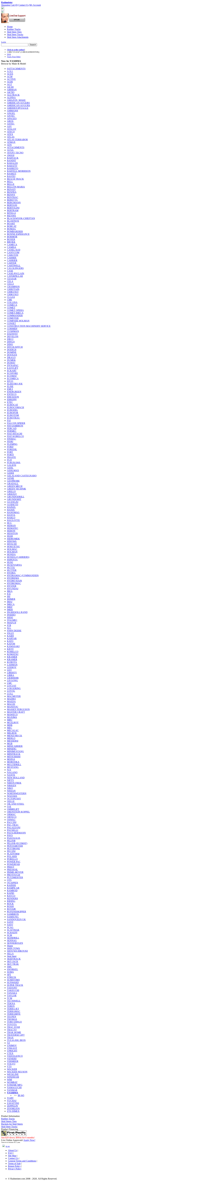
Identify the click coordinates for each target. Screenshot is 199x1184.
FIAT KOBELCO (15, 436)
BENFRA (11, 192)
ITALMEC (12, 620)
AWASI (10, 155)
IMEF (10, 607)
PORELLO (12, 859)
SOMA (10, 972)
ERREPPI (11, 399)
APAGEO (12, 118)
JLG (9, 628)
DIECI (10, 339)
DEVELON (12, 336)
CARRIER (12, 260)
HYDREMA (13, 578)
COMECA (12, 305)
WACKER (12, 1069)
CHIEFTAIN (13, 289)
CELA (10, 281)
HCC (9, 523)
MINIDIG (11, 749)
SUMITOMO (13, 980)
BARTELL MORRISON (19, 171)
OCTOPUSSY (14, 798)
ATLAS (10, 137)
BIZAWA (11, 215)
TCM (9, 998)
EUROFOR (12, 412)
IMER (10, 609)
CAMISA (11, 247)
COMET (11, 307)
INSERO (11, 615)
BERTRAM (12, 210)
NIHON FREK (14, 783)
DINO (10, 344)
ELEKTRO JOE (15, 384)
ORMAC (11, 814)
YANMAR (12, 1090)
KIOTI (10, 649)
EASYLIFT (12, 368)
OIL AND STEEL (15, 804)
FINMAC (11, 439)
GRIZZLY (12, 494)
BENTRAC (12, 197)
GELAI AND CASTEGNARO (22, 475)
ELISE (10, 386)
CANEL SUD (13, 250)
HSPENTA (12, 559)
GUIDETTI (12, 504)
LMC (9, 683)
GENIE (10, 478)
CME (9, 299)
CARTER (11, 263)
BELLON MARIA (16, 187)
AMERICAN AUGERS (18, 103)
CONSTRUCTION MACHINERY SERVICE (29, 326)
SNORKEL (12, 969)
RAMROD (12, 890)
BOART (11, 223)
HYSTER (11, 586)
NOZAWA (12, 796)
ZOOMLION (13, 1108)
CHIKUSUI (12, 292)
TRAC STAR (13, 1027)
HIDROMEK (13, 538)
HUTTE (11, 567)
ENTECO (11, 394)
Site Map (12, 1155)
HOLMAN (12, 552)
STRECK (11, 977)
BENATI (11, 189)
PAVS (10, 835)
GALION (11, 465)
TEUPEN (11, 1016)
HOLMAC (12, 549)
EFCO (10, 381)
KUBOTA (12, 662)
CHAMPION (13, 286)
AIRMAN (12, 89)
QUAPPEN (12, 882)
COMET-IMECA (15, 313)
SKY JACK (12, 961)
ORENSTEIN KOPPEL (18, 812)
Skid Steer (11, 956)
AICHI (10, 87)
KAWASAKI (13, 646)
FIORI (10, 441)
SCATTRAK (13, 930)
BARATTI (12, 166)
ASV (9, 126)
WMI (9, 1079)
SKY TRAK (13, 964)
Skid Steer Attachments (17, 37)
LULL (10, 693)
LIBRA (10, 675)
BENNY (11, 194)
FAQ (8, 54)
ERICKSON (13, 397)
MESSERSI (12, 741)
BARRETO (12, 168)
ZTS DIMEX (13, 1111)
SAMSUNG (13, 917)
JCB (9, 625)
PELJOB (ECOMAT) (17, 843)
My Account (35, 5)
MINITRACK (13, 754)
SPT (9, 974)
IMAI (9, 601)
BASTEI (11, 176)
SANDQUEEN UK (16, 919)
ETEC (10, 402)
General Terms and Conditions (22, 1161)
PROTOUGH (13, 875)
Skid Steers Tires (9, 1121)
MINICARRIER (15, 746)
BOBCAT (11, 226)
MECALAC (13, 730)
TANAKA (12, 993)
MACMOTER (14, 696)
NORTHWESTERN (16, 793)
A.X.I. (10, 71)
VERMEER (12, 1061)
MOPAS (11, 759)
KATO (10, 641)
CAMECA (12, 244)
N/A (9, 770)
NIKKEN (11, 785)
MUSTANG (13, 767)
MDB (9, 725)
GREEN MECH (14, 486)
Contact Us (23, 5)
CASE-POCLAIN (15, 273)
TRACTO (12, 1029)
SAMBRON (13, 914)
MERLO (11, 738)
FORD (10, 447)
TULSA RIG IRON (16, 1040)
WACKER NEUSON (17, 1072)
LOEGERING (14, 688)
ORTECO (11, 817)
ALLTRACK (13, 95)
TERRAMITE (14, 1014)
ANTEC (11, 116)
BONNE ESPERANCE (18, 234)
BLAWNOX (13, 221)
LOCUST (11, 685)
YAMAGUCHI (14, 1087)
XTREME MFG (14, 1085)
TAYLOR (11, 995)
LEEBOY (11, 667)
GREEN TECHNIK (16, 489)
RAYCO (11, 896)
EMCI (10, 389)
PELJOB (11, 840)
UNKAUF (12, 1048)
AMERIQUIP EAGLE (17, 108)
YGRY (10, 1098)
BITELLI (11, 213)
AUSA (10, 150)
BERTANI (12, 205)
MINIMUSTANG (15, 751)
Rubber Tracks (14, 29)
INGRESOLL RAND (17, 612)
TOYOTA (12, 1024)
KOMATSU (13, 654)
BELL (10, 181)
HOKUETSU (13, 546)
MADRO (11, 699)
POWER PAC (13, 861)
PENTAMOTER (15, 846)
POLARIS (12, 856)
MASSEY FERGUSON (18, 709)
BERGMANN (14, 202)
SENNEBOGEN (15, 943)
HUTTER (11, 570)
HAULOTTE (13, 520)
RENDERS (12, 898)
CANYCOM (13, 252)
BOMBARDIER (15, 231)
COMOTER (13, 318)
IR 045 (21, 1095)
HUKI (10, 562)
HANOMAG (13, 512)
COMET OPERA (15, 310)
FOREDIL (12, 449)
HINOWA (12, 541)
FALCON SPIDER (16, 423)
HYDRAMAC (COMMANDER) (23, 575)
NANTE (11, 775)
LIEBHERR (13, 678)
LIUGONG (12, 680)
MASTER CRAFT (16, 712)
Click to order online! (16, 50)
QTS (9, 880)
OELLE (11, 801)
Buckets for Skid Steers (12, 1124)
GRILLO (11, 491)
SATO (10, 924)
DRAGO (11, 357)
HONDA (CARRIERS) (18, 557)
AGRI (10, 82)
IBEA (10, 591)
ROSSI (10, 906)
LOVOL (11, 691)
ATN (9, 145)
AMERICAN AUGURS (18, 105)
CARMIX (11, 257)
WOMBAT (12, 1082)
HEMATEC (12, 528)
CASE (10, 271)
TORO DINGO (14, 1022)
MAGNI (11, 704)
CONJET (11, 323)
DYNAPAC (13, 365)
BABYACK (13, 158)
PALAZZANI (13, 827)
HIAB (10, 536)
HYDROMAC (14, 583)
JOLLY (10, 633)
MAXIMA (12, 717)
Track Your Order (14, 57)
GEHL (10, 468)
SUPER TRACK (15, 985)
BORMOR (12, 236)
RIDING (11, 901)
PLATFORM (13, 854)
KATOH (11, 643)
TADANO (12, 987)
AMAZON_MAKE (16, 100)
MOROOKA (13, 762)
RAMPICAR (13, 888)
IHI (8, 596)
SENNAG (12, 940)
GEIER (10, 473)
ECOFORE (12, 373)
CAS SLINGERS (15, 268)
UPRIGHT (12, 1050)
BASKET (11, 173)
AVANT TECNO (15, 152)
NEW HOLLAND (16, 777)
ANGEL (11, 113)
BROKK (11, 242)
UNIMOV (12, 1045)
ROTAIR (11, 909)
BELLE (10, 184)
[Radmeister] (3, 12)
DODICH (11, 349)
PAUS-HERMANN (16, 833)
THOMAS (12, 1019)
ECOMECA (13, 378)
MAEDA (11, 701)
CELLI (10, 284)
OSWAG (11, 819)
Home (10, 26)
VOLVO (11, 1064)
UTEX (10, 1053)
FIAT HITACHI (14, 433)
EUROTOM (13, 415)
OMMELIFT (13, 809)
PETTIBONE (13, 848)
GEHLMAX (13, 470)
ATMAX (11, 142)
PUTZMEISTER (15, 877)
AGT (9, 84)
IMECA (11, 604)
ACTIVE (11, 79)
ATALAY (11, 129)
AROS (10, 121)
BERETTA (12, 200)
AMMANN (12, 110)
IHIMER (11, 599)
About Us (12, 1150)
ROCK (10, 903)
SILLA (10, 953)
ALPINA (11, 97)
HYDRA (11, 573)
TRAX (10, 1037)
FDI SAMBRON (15, 426)
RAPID (10, 893)
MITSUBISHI (13, 756)
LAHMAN (12, 664)
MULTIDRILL (14, 764)
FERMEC (11, 431)
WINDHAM (13, 1077)
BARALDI (12, 163)
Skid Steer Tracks (15, 34)
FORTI (10, 454)
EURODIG (12, 410)
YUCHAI (11, 1100)
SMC (9, 966)
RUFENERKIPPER (16, 911)
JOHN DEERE (14, 630)
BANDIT (11, 160)
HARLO (11, 517)
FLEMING (12, 444)
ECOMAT (12, 376)
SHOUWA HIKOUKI (17, 951)
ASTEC (11, 124)
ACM (9, 76)
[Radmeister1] (3, 9)
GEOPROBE (13, 481)
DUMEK (11, 360)
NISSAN (11, 791)
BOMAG (11, 229)
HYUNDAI (12, 588)
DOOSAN (12, 355)
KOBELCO (12, 651)
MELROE (12, 733)
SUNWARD (13, 982)
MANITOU (12, 706)
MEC (9, 728)
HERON (11, 531)
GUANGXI (12, 502)
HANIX (11, 510)
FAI (9, 420)
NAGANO (12, 772)
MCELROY (13, 722)
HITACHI (12, 544)
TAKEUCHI (13, 990)
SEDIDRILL (13, 938)
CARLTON (12, 255)
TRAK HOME (14, 1032)
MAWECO (12, 714)
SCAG (10, 927)
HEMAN (11, 525)
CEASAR (11, 278)
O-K (9, 806)
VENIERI (11, 1058)
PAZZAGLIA (13, 838)
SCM (9, 935)
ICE (9, 594)
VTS (9, 1066)
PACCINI (11, 822)
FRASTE (11, 457)
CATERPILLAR (15, 276)
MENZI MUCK (14, 735)
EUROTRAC (13, 418)
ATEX (10, 134)
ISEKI (10, 617)
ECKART (11, 370)
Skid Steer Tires (14, 32)
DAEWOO (12, 334)
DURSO (11, 363)
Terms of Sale (14, 1163)
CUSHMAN (13, 331)
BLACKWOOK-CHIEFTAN (21, 218)
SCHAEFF (12, 932)
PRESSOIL (12, 869)
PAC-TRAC (13, 825)
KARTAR (12, 638)
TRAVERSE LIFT (16, 1035)
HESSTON (12, 533)
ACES (10, 74)
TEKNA (11, 1003)
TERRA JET (13, 1008)
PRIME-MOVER (15, 872)
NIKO (10, 788)
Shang (10, 945)
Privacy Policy (14, 1169)
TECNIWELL (14, 1001)
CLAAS (11, 297)
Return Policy (14, 1166)
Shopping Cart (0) (9, 5)
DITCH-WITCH (15, 347)
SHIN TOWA (13, 948)
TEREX (11, 1006)
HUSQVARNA (14, 565)
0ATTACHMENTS (16, 68)
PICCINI (11, 851)
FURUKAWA (13, 462)
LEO (9, 670)
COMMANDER (15, 315)
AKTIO (10, 92)
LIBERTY (12, 672)
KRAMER (12, 657)
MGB (9, 743)
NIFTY (10, 780)
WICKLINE (13, 1074)
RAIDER (11, 885)
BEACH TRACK (15, 179)
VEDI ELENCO (15, 1056)
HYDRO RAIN (14, 580)
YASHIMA (12, 1093)
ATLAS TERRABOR (17, 139)
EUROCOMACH (15, 407)
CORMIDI (12, 328)
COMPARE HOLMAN (18, 320)
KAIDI (10, 636)
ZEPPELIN (12, 1106)
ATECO (11, 131)
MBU (9, 720)
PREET (10, 867)
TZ (8, 1043)
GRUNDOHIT (14, 499)
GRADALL (13, 483)
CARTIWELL (14, 265)
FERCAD (11, 428)
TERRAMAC (13, 1011)
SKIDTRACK (14, 959)
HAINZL (11, 507)
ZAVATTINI (13, 1103)
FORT (10, 452)
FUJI (9, 460)
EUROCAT (12, 405)
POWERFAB (13, 864)
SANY (10, 922)
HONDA (11, 554)
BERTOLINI (13, 208)
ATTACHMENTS (15, 147)
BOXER (11, 239)
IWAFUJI (11, 622)
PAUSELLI (12, 830)
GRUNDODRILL (15, 496)
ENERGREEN (14, 391)
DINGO (11, 341)
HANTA (11, 515)
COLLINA (12, 302)
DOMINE (11, 352)
